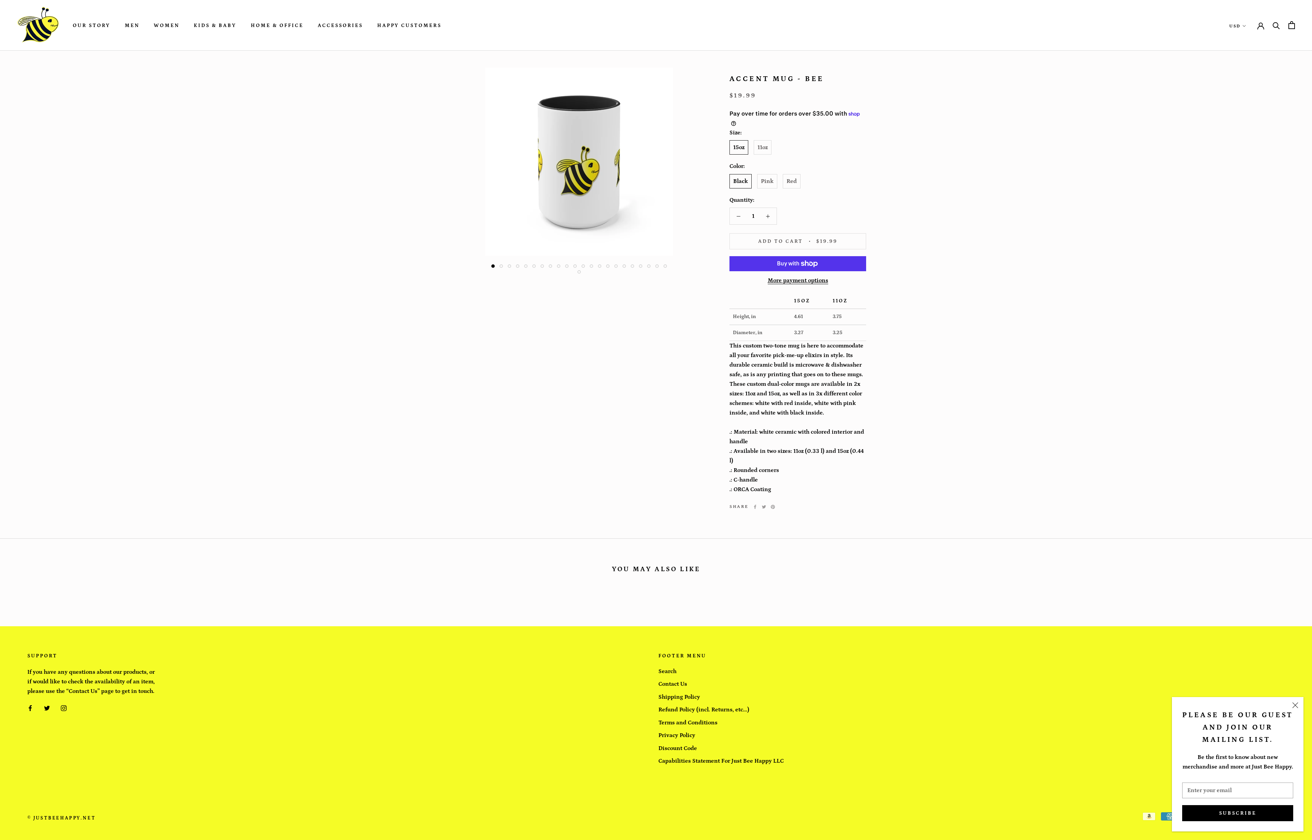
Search (667, 671)
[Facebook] (755, 507)
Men (132, 25)
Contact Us (672, 684)
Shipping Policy (679, 697)
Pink (767, 181)
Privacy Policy (676, 735)
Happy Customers (409, 25)
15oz (738, 147)
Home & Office (277, 25)
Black (740, 181)
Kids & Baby (215, 25)
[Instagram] (64, 707)
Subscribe (1237, 813)
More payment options (798, 280)
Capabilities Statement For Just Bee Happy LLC (721, 761)
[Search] (1276, 25)
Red (792, 181)
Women (166, 25)
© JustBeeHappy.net (61, 818)
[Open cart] (1291, 25)
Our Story (91, 25)
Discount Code (677, 748)
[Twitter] (764, 507)
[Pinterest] (773, 507)
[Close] (1295, 705)
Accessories (340, 25)
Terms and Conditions (688, 722)
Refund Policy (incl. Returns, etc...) (703, 709)
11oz (762, 147)
